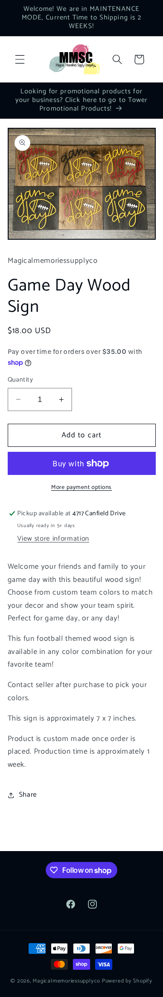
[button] (20, 59)
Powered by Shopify (127, 981)
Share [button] (28, 794)
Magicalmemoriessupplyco (66, 981)
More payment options (81, 487)
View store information (53, 538)
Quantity (21, 380)
